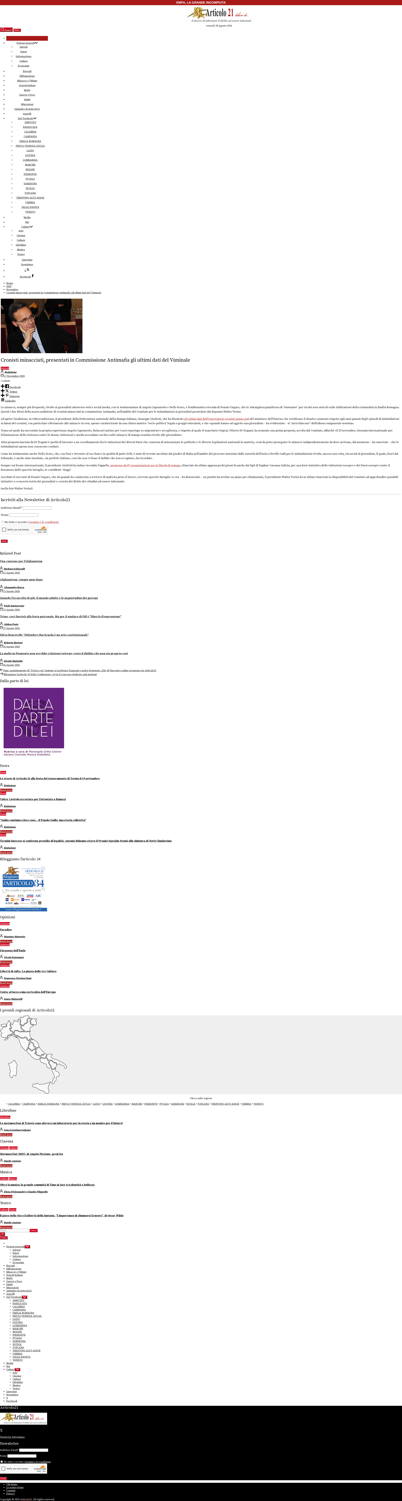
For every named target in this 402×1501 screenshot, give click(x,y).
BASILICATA (30, 127)
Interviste (27, 259)
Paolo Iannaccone (14, 605)
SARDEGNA (30, 183)
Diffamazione (27, 76)
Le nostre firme (15, 1487)
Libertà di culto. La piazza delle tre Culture (28, 971)
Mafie (27, 90)
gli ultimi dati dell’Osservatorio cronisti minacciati (216, 419)
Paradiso (6, 929)
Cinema (21, 235)
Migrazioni (27, 104)
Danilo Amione (12, 1161)
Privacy (10, 1493)
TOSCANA (30, 193)
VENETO (30, 212)
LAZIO (30, 150)
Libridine (21, 245)
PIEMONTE (30, 174)
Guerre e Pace (27, 94)
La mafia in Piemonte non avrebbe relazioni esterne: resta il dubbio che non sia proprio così (64, 653)
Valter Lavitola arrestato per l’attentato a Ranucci (33, 799)
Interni (23, 47)
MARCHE (30, 164)
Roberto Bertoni (13, 642)
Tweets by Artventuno (12, 1437)
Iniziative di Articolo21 (27, 109)
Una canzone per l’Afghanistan (21, 561)
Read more (6, 790)
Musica (21, 249)
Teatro (21, 254)
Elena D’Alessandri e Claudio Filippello (26, 1191)
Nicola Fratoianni (14, 957)
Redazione (10, 372)
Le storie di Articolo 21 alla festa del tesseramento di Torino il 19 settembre (50, 778)
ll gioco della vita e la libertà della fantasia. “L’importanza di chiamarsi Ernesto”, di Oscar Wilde (62, 1215)
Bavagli (27, 71)
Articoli (5, 368)
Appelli (27, 113)
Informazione (23, 56)
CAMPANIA (30, 136)
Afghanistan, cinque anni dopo (21, 579)
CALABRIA (30, 131)
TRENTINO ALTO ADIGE (30, 197)
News (3, 772)
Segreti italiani (27, 85)
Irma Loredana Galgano (17, 1130)
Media (27, 217)
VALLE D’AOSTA (30, 207)
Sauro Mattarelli (13, 999)
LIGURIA (30, 155)
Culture (23, 61)
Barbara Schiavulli (14, 568)
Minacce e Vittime (27, 80)
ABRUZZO (30, 122)
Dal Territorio (25, 118)
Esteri (23, 51)
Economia (23, 65)
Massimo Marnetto (14, 936)
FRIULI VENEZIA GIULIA (30, 146)
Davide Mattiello (13, 661)
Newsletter (27, 264)
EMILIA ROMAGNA (30, 141)
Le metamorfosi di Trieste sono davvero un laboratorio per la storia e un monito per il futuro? (61, 1123)
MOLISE (30, 169)
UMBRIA (30, 202)
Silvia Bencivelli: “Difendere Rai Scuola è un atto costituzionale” (44, 635)
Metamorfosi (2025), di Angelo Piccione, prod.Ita (31, 1154)
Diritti (27, 99)
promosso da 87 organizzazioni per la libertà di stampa (145, 465)
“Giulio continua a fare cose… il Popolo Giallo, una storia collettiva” (43, 820)
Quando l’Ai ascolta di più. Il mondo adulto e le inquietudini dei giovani (49, 598)
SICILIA (30, 188)
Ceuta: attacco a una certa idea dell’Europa (28, 992)
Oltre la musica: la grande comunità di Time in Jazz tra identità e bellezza (47, 1184)
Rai (27, 222)
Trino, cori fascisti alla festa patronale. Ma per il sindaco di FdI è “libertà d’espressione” (60, 616)
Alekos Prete (11, 624)
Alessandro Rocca (14, 587)
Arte (21, 230)
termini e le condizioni (44, 522)
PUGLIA (30, 179)
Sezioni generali (25, 43)
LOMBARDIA (30, 160)
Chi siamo (11, 1484)
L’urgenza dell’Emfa (12, 950)
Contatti (10, 1490)
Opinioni (5, 923)
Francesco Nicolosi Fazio (17, 978)
